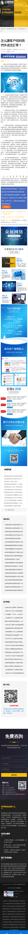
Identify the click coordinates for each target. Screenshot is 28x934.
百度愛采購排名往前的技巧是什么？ (13, 479)
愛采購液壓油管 (21, 919)
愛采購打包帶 (7, 927)
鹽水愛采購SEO (21, 916)
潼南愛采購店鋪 (17, 922)
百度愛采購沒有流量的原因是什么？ (14, 524)
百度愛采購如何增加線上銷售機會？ (14, 573)
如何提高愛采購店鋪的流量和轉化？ (14, 590)
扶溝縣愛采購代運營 (19, 914)
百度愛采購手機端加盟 (8, 922)
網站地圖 (18, 888)
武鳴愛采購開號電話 (11, 911)
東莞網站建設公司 (11, 29)
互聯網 (10, 901)
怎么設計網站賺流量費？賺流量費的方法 (15, 500)
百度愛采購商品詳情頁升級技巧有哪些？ (15, 535)
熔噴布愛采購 (12, 906)
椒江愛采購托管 (14, 930)
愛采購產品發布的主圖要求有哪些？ (13, 476)
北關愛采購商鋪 (10, 914)
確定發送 (14, 775)
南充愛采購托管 (20, 911)
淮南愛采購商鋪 (14, 916)
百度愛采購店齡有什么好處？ (12, 559)
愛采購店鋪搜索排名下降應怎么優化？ (15, 552)
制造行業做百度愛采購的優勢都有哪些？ (15, 580)
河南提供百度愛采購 (9, 903)
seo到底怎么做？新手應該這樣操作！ (16, 217)
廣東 (16, 896)
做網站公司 (8, 220)
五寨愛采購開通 (13, 919)
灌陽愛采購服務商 (15, 927)
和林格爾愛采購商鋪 (13, 924)
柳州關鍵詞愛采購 (20, 906)
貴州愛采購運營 (6, 919)
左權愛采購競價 (15, 901)
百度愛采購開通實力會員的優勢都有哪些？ (16, 562)
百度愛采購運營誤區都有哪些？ (13, 538)
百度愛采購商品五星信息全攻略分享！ (15, 642)
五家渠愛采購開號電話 (16, 909)
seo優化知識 (21, 29)
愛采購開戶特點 (18, 903)
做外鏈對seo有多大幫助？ (11, 481)
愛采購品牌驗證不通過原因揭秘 (12, 506)
